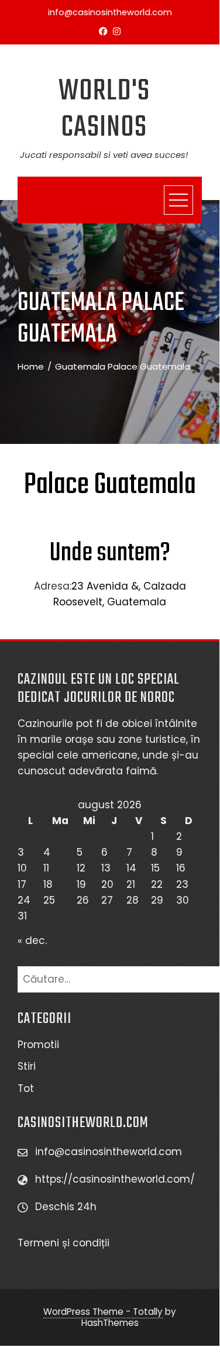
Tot (26, 1088)
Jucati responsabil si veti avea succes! (104, 155)
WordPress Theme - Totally (103, 1311)
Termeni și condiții (65, 1243)
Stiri (27, 1066)
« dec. (32, 940)
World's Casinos (104, 109)
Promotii (38, 1045)
